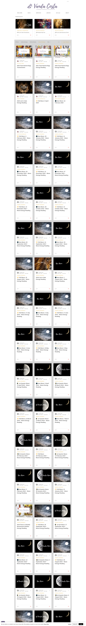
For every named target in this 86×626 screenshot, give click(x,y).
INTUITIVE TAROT (20, 63)
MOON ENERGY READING (60, 98)
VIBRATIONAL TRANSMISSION (22, 30)
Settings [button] (69, 624)
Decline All (75, 624)
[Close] (84, 624)
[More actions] (31, 61)
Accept (81, 624)
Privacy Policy (46, 624)
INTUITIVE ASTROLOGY (40, 30)
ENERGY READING (20, 98)
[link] (68, 1)
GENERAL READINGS (40, 63)
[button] (58, 42)
